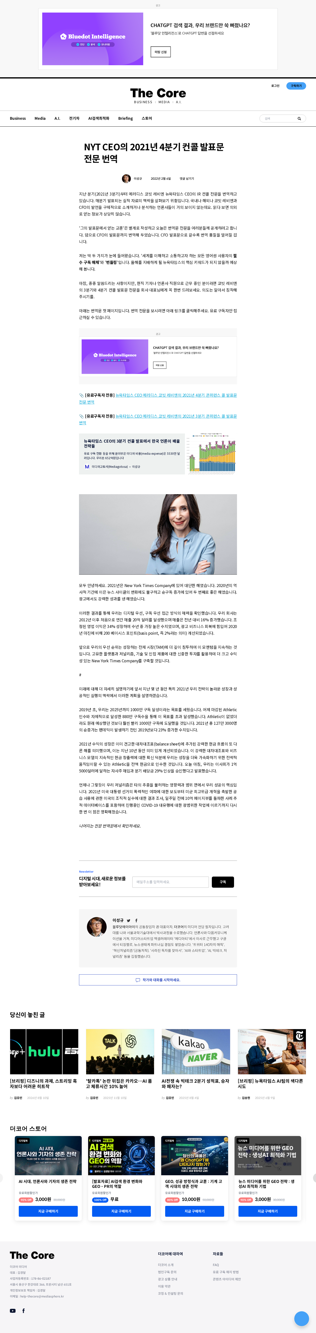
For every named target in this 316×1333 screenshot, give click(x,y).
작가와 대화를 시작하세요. (161, 980)
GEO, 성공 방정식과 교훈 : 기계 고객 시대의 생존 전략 (193, 1184)
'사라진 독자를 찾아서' (166, 950)
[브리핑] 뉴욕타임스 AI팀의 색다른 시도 (270, 1084)
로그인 (275, 86)
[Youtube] (13, 1311)
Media (164, 102)
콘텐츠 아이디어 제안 (227, 1279)
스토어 (147, 118)
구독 (223, 882)
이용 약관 (164, 1286)
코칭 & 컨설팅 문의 (170, 1293)
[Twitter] (129, 920)
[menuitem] (143, 102)
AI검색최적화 (98, 118)
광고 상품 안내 (167, 1279)
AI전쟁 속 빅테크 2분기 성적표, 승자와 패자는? (195, 1084)
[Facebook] (136, 920)
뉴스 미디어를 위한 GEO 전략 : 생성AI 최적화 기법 (266, 1184)
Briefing (125, 118)
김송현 (246, 1098)
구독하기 (296, 86)
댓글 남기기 (187, 178)
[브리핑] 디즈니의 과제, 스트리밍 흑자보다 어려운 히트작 (43, 1084)
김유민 (18, 1098)
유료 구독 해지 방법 (226, 1272)
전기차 (74, 118)
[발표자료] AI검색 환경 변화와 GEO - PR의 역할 (117, 1184)
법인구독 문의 (167, 1272)
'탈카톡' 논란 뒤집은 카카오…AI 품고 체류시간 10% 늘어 (119, 1084)
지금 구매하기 (48, 1211)
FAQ (216, 1265)
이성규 (138, 178)
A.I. (179, 102)
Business (143, 102)
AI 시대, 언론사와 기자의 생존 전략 (48, 1181)
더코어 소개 (166, 1265)
